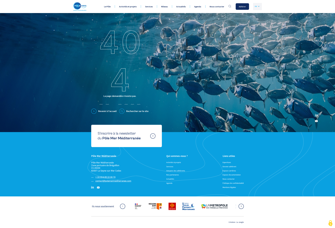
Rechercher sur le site (137, 111)
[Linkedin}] (316, 115)
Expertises (227, 162)
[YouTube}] (316, 121)
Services (149, 6)
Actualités (181, 6)
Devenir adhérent (229, 166)
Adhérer (242, 6)
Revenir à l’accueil (107, 111)
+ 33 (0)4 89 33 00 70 (105, 177)
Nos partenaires (172, 175)
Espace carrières (229, 171)
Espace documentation (232, 175)
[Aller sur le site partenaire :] (140, 206)
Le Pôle (107, 6)
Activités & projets (173, 162)
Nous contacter (217, 6)
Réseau (164, 6)
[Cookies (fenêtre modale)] (330, 223)
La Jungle (240, 222)
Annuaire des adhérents (175, 171)
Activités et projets (128, 6)
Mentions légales (229, 187)
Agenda (197, 6)
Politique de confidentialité (233, 183)
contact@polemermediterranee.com (113, 180)
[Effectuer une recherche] (229, 6)
